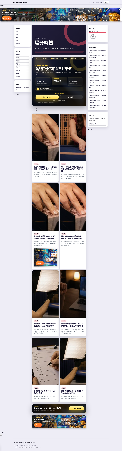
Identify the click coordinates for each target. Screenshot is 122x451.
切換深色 (106, 2)
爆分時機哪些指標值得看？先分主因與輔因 (97, 101)
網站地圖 (34, 445)
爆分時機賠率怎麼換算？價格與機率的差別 (97, 76)
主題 (94, 2)
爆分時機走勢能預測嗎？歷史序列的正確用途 (97, 106)
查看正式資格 (76, 408)
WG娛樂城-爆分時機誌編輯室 (22, 88)
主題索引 (16, 445)
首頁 (17, 31)
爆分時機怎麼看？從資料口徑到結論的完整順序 (97, 56)
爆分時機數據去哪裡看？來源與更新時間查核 (97, 96)
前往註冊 (71, 97)
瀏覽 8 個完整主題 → (39, 51)
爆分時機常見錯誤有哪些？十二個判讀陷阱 (97, 91)
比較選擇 (18, 73)
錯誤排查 (18, 70)
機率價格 (18, 61)
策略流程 (18, 64)
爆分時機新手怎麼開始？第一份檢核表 (97, 86)
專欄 (97, 2)
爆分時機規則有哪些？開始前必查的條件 (97, 61)
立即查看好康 (47, 97)
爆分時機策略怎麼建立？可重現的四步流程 (97, 81)
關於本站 (28, 445)
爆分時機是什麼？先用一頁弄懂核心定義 (97, 51)
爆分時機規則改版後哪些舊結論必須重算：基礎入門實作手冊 (72, 169)
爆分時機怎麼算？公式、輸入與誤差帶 (97, 66)
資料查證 (18, 58)
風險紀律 (18, 67)
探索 (90, 2)
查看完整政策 (92, 123)
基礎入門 (18, 55)
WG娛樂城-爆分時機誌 (20, 2)
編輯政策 (18, 43)
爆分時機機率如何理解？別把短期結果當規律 (97, 71)
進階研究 (18, 76)
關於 (101, 2)
